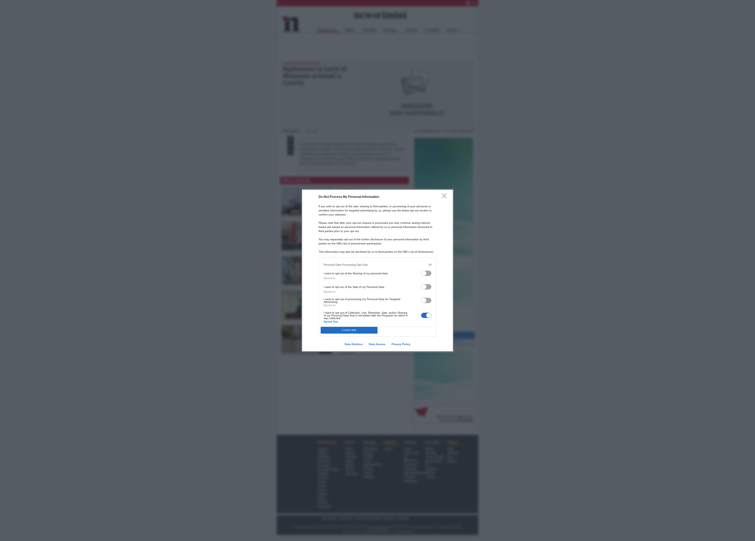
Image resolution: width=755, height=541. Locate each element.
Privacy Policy (400, 344)
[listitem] (377, 265)
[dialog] (377, 270)
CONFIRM (349, 330)
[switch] (426, 273)
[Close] (445, 197)
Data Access (377, 344)
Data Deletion (354, 344)
